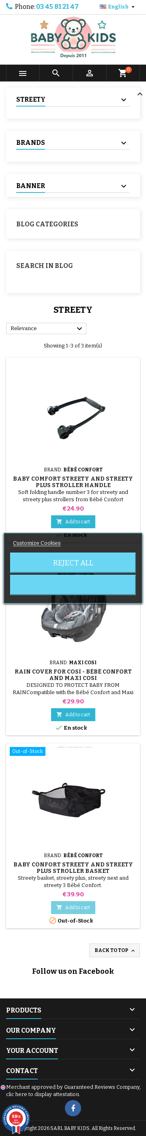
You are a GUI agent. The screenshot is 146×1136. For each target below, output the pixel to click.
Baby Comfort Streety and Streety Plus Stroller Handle (73, 482)
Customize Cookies (37, 543)
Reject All (73, 562)
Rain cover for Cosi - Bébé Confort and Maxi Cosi (73, 675)
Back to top (115, 951)
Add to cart (73, 522)
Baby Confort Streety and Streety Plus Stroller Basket (73, 867)
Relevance (47, 329)
